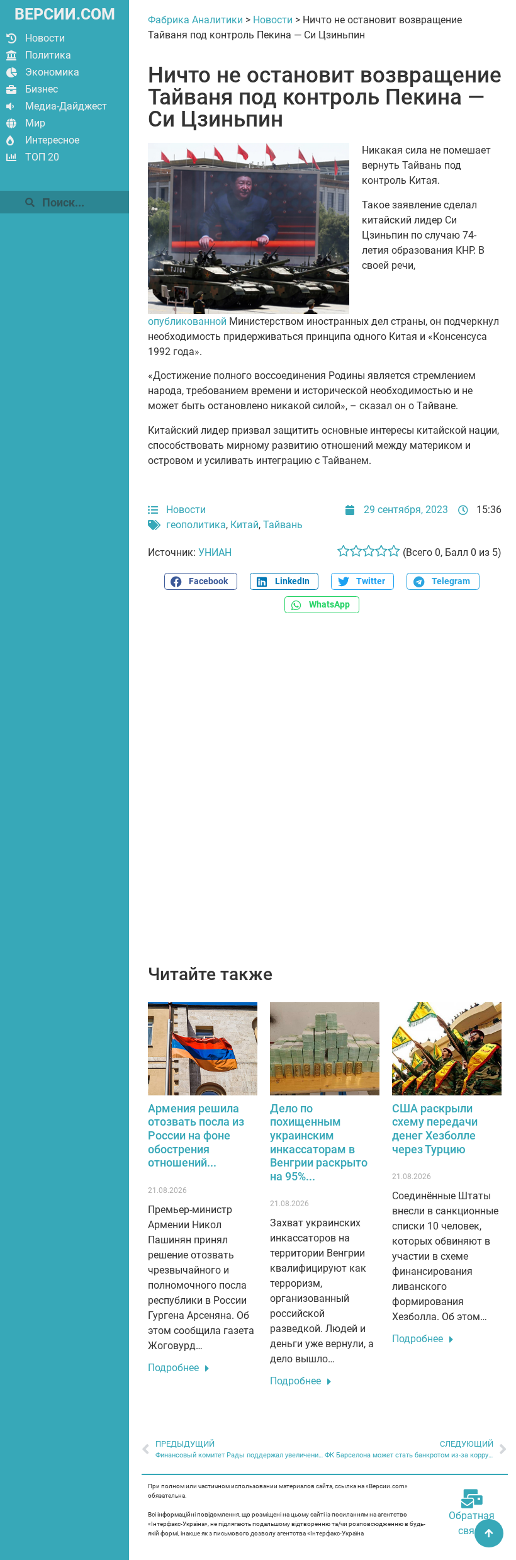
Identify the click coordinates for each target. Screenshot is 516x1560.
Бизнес (41, 89)
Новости (45, 38)
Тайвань (283, 525)
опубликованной (187, 321)
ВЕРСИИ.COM (64, 14)
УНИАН (215, 552)
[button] (200, 581)
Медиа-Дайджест (66, 106)
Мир (35, 123)
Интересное (52, 140)
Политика (48, 55)
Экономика (52, 72)
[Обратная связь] (472, 1498)
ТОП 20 (42, 157)
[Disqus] (325, 795)
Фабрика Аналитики (195, 20)
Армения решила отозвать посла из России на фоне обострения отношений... (196, 1135)
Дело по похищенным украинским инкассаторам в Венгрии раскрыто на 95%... (318, 1142)
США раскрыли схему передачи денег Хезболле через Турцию (435, 1129)
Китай (244, 525)
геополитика (196, 525)
